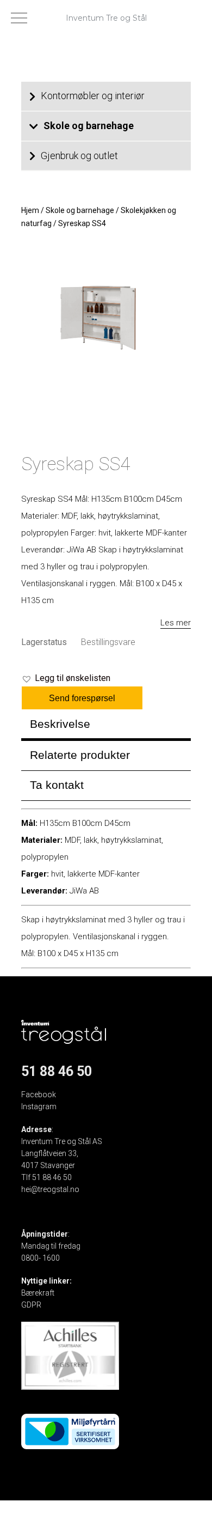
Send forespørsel (82, 698)
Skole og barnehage (88, 125)
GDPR (31, 1304)
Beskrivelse (60, 724)
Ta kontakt (57, 785)
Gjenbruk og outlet (79, 155)
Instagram (39, 1106)
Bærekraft (37, 1292)
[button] (65, 678)
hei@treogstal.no (50, 1189)
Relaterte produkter (80, 755)
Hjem (30, 210)
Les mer (175, 623)
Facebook (38, 1094)
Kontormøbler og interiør (93, 95)
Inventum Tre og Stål (106, 18)
